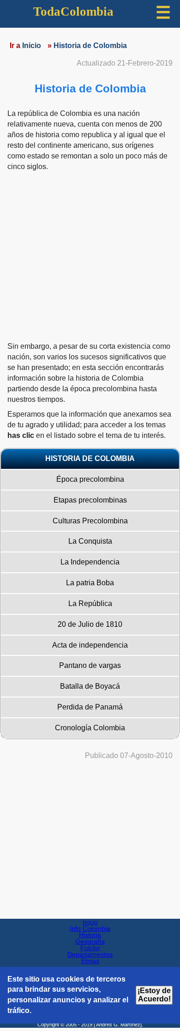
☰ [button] (163, 12)
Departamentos (90, 954)
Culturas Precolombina (90, 521)
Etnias (90, 960)
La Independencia (90, 562)
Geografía (90, 941)
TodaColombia (73, 11)
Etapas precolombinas (90, 500)
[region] (90, 837)
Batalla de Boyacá (90, 686)
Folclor (90, 948)
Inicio (90, 922)
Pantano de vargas (90, 665)
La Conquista (90, 541)
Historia (90, 935)
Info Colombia (90, 928)
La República (90, 603)
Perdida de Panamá (90, 707)
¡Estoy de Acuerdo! (154, 995)
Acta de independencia (90, 645)
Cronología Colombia (90, 728)
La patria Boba (90, 583)
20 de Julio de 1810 (90, 624)
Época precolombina (90, 479)
